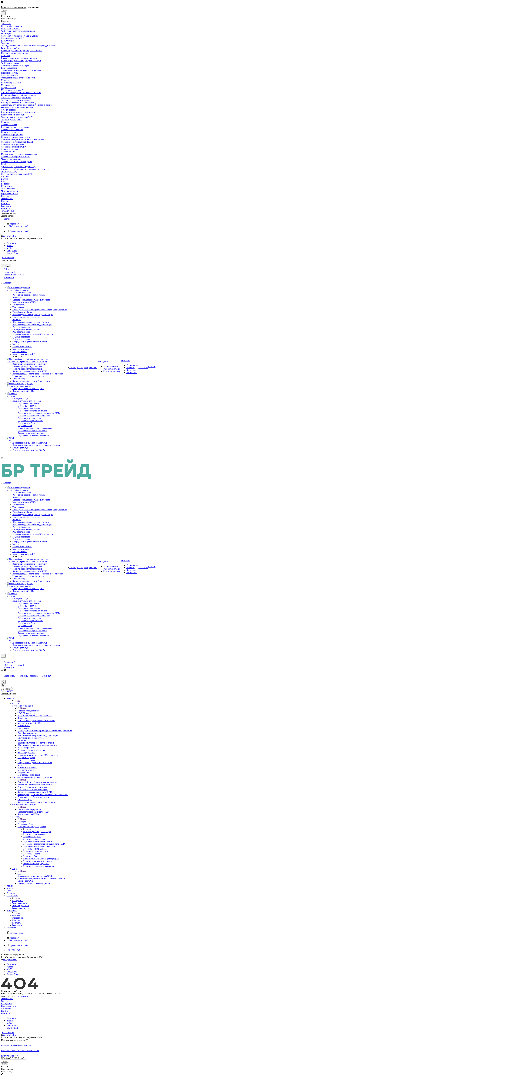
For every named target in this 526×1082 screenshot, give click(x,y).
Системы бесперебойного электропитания (37, 782)
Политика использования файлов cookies (20, 1050)
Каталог (16, 703)
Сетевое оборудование (28, 711)
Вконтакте (11, 243)
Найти (4, 1064)
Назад (17, 701)
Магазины (6, 1008)
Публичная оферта (9, 1056)
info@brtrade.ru (10, 236)
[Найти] (3, 13)
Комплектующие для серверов (37, 831)
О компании (7, 998)
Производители (8, 1006)
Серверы (22, 822)
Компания (17, 915)
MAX (9, 248)
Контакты (5, 1013)
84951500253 (8, 211)
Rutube (10, 245)
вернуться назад (8, 996)
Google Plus (12, 250)
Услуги (4, 1001)
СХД (20, 873)
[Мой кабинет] (2, 659)
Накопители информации (30, 809)
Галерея (4, 1011)
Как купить (17, 900)
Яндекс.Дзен (12, 253)
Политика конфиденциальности (16, 1045)
